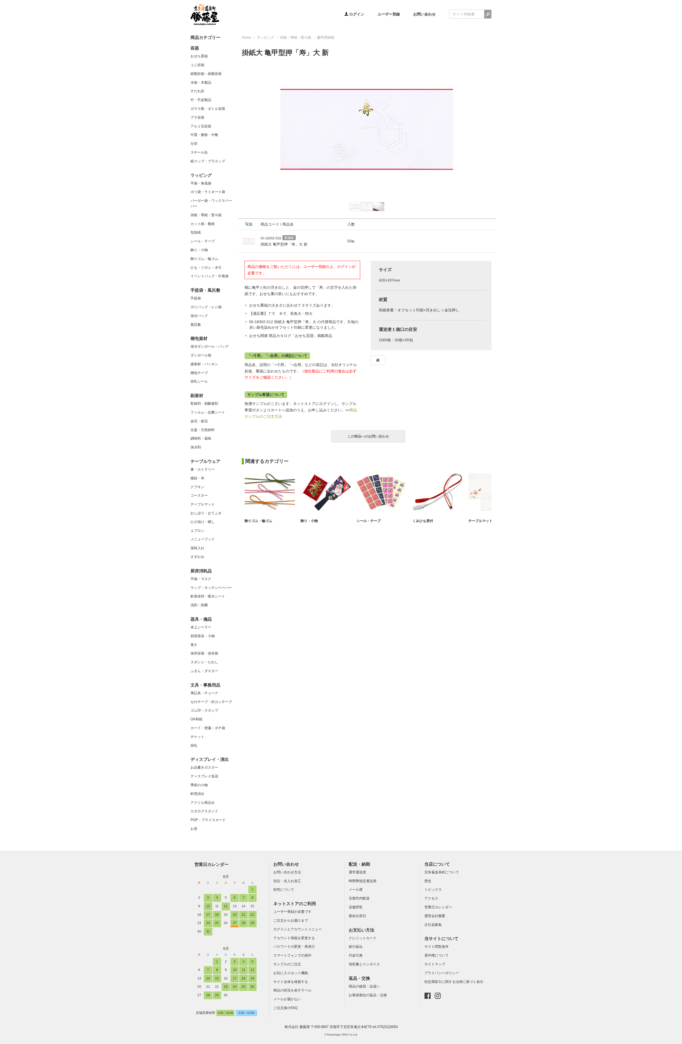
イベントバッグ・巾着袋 (209, 276)
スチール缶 (199, 152)
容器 (194, 48)
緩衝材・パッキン (204, 364)
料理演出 (197, 794)
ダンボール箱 (200, 355)
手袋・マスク (200, 579)
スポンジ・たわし (204, 662)
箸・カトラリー (202, 469)
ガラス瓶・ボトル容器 (207, 109)
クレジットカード (362, 938)
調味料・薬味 (200, 438)
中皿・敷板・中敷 (204, 135)
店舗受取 (356, 907)
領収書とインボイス (364, 964)
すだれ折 (197, 91)
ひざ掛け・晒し (202, 522)
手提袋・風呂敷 (205, 290)
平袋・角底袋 (200, 183)
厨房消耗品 (201, 571)
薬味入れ (197, 548)
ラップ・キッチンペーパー (211, 588)
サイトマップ (434, 964)
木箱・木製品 (200, 83)
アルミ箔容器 (200, 126)
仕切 (193, 144)
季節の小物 (199, 785)
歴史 (427, 881)
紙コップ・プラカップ (207, 161)
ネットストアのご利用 (294, 903)
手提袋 (195, 298)
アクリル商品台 (202, 803)
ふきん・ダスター (204, 671)
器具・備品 (201, 619)
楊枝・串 (197, 478)
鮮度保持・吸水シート (207, 596)
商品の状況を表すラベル (292, 990)
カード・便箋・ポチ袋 (207, 728)
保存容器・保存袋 (204, 653)
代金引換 (356, 955)
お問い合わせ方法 (287, 872)
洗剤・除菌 (199, 605)
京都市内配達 (359, 898)
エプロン (197, 531)
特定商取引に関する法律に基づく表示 (453, 982)
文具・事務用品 (205, 685)
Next (498, 126)
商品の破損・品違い (364, 986)
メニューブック (202, 539)
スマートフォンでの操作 (292, 955)
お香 (193, 829)
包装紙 (195, 232)
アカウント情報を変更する (294, 938)
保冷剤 (195, 447)
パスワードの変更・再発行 (294, 947)
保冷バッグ (199, 316)
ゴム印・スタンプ (204, 710)
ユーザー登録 (388, 14)
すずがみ (197, 557)
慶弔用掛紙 (325, 37)
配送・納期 (359, 864)
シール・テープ (202, 241)
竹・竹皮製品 (200, 100)
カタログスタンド (204, 811)
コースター (199, 495)
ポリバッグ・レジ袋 (206, 307)
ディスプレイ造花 (204, 776)
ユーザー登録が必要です (292, 912)
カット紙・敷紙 (202, 224)
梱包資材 (199, 338)
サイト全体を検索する (290, 982)
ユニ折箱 (197, 65)
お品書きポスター (204, 767)
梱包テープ (199, 373)
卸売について (283, 890)
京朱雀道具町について (441, 872)
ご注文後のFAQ (285, 1008)
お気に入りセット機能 (290, 973)
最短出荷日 (357, 916)
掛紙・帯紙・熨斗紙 (206, 215)
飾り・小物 (199, 250)
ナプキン (197, 487)
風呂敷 (195, 325)
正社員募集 (433, 925)
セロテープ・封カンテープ (211, 702)
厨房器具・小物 (202, 636)
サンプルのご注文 (287, 964)
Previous (235, 126)
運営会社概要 (434, 916)
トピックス (433, 890)
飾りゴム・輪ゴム (204, 259)
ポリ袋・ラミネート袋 (207, 192)
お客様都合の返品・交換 (368, 995)
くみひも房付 (422, 521)
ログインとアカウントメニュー (297, 929)
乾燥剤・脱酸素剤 (204, 403)
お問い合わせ (424, 14)
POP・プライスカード (208, 820)
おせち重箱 (199, 56)
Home (246, 37)
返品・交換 (359, 978)
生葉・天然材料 (202, 430)
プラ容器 (197, 117)
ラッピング (201, 175)
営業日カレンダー (211, 864)
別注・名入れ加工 (287, 881)
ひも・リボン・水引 (206, 268)
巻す (193, 645)
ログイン (356, 14)
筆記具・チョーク (204, 693)
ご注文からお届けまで (290, 920)
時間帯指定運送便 (362, 881)
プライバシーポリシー (441, 973)
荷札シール (199, 381)
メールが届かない (287, 999)
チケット (197, 737)
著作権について (436, 955)
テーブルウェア (205, 461)
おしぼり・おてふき (206, 513)
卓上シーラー (200, 627)
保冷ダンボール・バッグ (209, 346)
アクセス (431, 898)
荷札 (193, 746)
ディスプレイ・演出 (209, 759)
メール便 (356, 890)
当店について (437, 864)
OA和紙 (196, 719)
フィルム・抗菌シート (207, 412)
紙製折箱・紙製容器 (206, 74)
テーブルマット (202, 504)
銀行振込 (356, 947)
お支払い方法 (361, 930)
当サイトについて (441, 938)
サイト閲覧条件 (436, 947)
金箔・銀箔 (199, 421)
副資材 (196, 395)
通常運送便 (357, 872)
